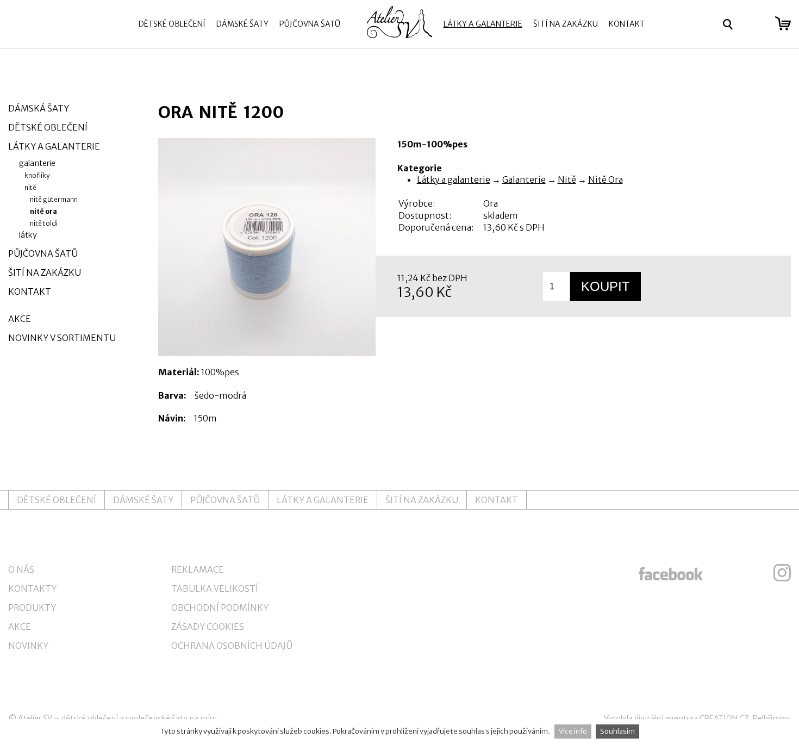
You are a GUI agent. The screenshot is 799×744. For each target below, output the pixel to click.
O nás (21, 569)
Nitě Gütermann (54, 199)
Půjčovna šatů (309, 24)
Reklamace (197, 569)
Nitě (567, 179)
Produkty (32, 607)
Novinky (28, 645)
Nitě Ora (605, 179)
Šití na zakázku (565, 24)
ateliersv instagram (782, 572)
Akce (19, 318)
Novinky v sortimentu (62, 337)
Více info (573, 731)
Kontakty (32, 588)
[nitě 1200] (267, 247)
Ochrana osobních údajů (231, 645)
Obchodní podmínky (220, 607)
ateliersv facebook (671, 572)
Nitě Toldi (44, 223)
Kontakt (627, 24)
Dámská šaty (38, 108)
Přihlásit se (754, 24)
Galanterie (524, 179)
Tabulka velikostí (214, 588)
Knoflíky (36, 175)
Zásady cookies (207, 626)
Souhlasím (617, 731)
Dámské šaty (242, 24)
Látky (28, 235)
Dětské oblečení (172, 24)
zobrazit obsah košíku (783, 23)
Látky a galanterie (483, 24)
